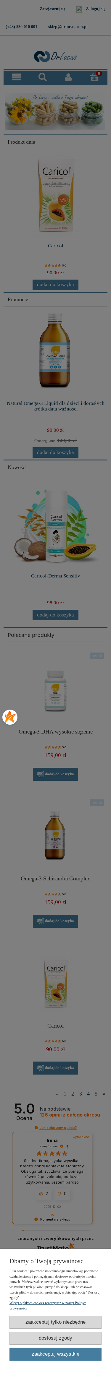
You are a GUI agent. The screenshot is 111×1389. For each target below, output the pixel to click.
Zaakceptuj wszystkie (55, 1354)
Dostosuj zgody (55, 1338)
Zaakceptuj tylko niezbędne (55, 1322)
